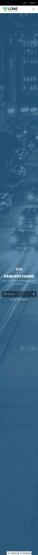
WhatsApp (27, 553)
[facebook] (3, 3)
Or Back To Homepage (19, 300)
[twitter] (6, 3)
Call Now (14, 553)
